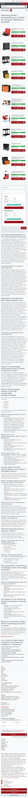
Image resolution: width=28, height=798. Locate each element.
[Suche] (25, 6)
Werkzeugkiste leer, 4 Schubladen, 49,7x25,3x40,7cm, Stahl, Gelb (17, 71)
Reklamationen (4, 715)
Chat (13, 1)
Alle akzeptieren (14, 789)
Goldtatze (3, 743)
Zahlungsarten (4, 680)
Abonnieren (13, 734)
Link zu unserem (6, 714)
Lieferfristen (3, 674)
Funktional (5, 784)
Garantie (3, 669)
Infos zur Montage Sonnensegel (8, 687)
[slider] (5, 205)
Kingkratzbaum (4, 742)
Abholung (3, 668)
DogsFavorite (4, 745)
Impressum (19, 774)
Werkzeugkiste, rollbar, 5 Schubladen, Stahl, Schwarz (16, 143)
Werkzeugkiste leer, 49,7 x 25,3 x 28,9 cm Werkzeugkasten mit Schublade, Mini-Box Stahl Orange (18, 158)
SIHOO (2, 748)
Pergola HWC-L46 (5, 704)
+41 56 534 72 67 (23, 1)
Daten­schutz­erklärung (14, 777)
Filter (24, 228)
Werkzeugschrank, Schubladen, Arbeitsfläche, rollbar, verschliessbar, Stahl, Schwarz (18, 57)
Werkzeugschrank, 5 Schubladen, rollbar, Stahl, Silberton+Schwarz (17, 43)
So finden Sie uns (5, 708)
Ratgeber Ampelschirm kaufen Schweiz (10, 696)
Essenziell (5, 780)
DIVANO (3, 740)
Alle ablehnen (14, 792)
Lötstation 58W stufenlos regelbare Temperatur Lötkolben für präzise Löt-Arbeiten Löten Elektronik (18, 115)
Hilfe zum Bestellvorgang (6, 712)
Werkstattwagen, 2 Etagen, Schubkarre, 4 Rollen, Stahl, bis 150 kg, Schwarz (18, 130)
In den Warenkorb (18, 36)
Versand (3, 678)
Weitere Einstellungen (6, 786)
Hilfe (2, 671)
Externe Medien (7, 783)
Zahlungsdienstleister (8, 781)
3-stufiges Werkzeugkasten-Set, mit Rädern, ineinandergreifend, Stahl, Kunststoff (18, 172)
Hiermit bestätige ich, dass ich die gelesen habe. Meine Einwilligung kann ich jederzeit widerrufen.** (13, 731)
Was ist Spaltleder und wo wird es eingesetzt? (11, 692)
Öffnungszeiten (4, 675)
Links (2, 672)
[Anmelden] (2, 4)
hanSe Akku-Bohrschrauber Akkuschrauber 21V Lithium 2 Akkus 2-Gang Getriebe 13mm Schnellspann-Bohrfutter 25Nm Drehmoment (18, 100)
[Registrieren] (4, 4)
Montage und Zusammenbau (7, 711)
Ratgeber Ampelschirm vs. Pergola (9, 699)
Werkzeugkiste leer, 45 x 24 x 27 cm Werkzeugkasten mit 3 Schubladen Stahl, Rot (17, 29)
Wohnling (3, 749)
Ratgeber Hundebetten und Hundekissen (10, 698)
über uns (3, 677)
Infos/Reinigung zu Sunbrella (7, 689)
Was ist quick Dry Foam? (6, 690)
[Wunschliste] (20, 4)
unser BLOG (4, 684)
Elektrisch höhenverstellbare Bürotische (10, 686)
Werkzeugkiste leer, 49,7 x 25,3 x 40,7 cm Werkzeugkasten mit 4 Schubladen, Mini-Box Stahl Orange (18, 85)
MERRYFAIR (4, 746)
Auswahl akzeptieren (14, 795)
